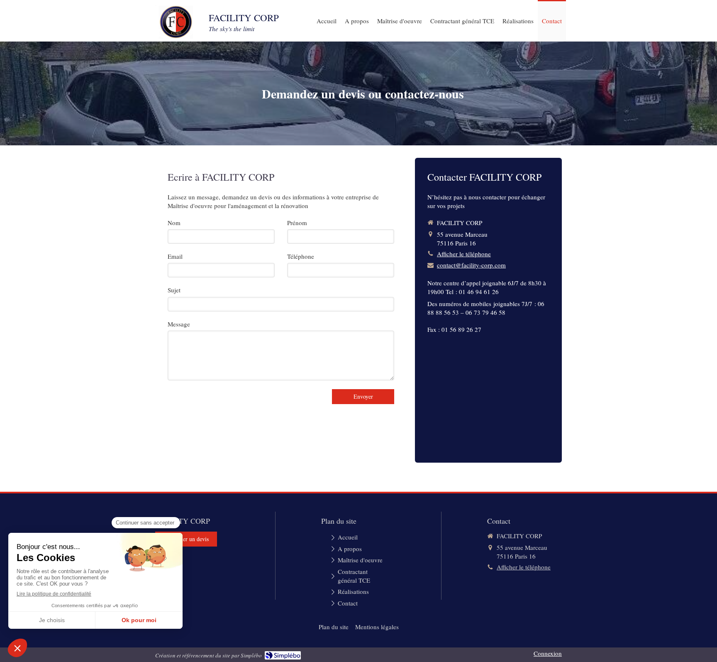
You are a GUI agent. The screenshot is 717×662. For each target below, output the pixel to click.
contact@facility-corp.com (471, 265)
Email (175, 256)
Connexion (548, 653)
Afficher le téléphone (464, 254)
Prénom (297, 222)
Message (179, 324)
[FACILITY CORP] (176, 36)
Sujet (174, 290)
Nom (174, 222)
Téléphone (300, 256)
